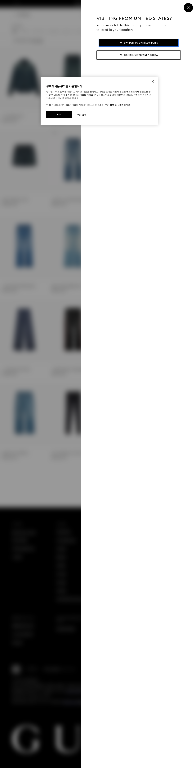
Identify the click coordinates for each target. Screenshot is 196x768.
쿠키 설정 (82, 115)
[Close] (188, 7)
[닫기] (153, 81)
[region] (99, 101)
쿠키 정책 (109, 104)
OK (59, 114)
